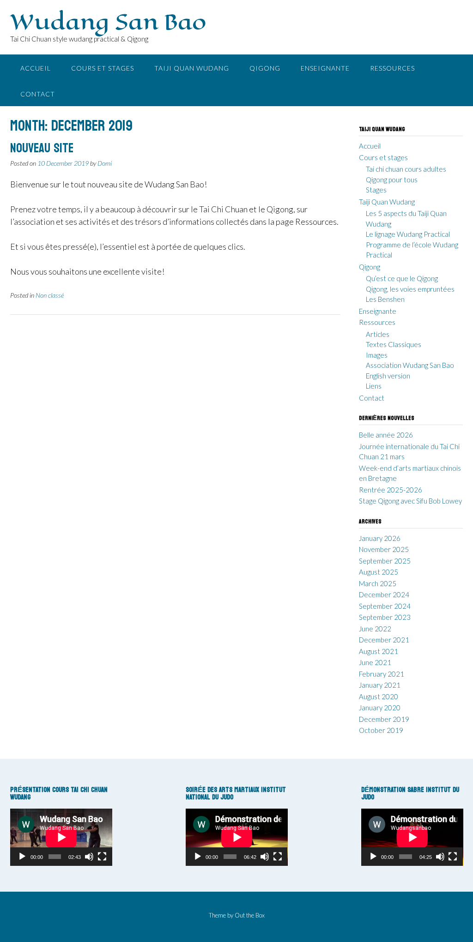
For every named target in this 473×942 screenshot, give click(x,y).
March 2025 (377, 583)
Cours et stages (102, 68)
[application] (61, 837)
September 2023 (385, 617)
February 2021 (381, 674)
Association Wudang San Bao (410, 365)
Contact (37, 94)
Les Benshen (385, 299)
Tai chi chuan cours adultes (406, 169)
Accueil (35, 68)
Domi (104, 163)
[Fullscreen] (102, 856)
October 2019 (381, 730)
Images (377, 355)
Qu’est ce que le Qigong (402, 278)
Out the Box (250, 915)
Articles (377, 334)
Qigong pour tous (392, 179)
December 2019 (384, 719)
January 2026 (379, 538)
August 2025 (378, 572)
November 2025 (384, 549)
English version (388, 376)
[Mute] (89, 856)
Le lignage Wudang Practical (408, 234)
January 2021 (379, 685)
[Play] (22, 856)
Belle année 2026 (386, 435)
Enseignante (325, 68)
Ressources (392, 68)
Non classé (50, 295)
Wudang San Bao (108, 21)
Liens (374, 386)
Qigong (264, 68)
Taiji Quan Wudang (191, 68)
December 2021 (384, 640)
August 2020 (378, 696)
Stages (376, 190)
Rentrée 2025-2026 (390, 490)
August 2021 (378, 651)
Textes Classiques (393, 344)
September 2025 (385, 561)
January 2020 (379, 707)
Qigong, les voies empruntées (410, 289)
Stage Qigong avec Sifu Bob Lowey (410, 501)
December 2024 (384, 594)
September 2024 (385, 606)
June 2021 (375, 662)
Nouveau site (41, 148)
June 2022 (375, 628)
